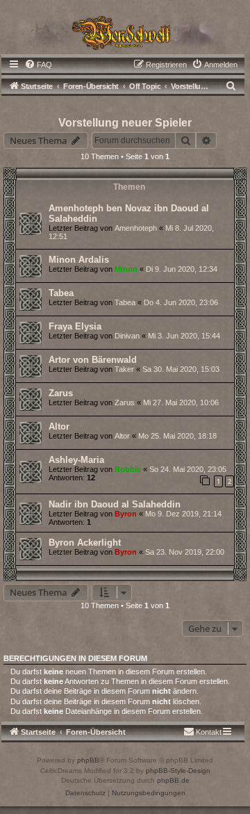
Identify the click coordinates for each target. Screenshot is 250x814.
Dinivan (127, 336)
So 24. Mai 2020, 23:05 (187, 469)
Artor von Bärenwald (93, 360)
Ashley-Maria (76, 460)
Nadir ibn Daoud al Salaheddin (115, 504)
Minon (126, 269)
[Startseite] (125, 31)
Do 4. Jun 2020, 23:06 (181, 302)
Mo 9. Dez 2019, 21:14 (183, 514)
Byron (126, 514)
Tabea (61, 293)
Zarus (61, 393)
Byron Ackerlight (85, 542)
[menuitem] (38, 64)
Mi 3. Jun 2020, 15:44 (184, 336)
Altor (59, 426)
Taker (124, 369)
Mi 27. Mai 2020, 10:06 (181, 402)
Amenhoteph (136, 228)
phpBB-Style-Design (178, 770)
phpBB (88, 760)
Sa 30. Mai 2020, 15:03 (180, 369)
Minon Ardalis (79, 259)
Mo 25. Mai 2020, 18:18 (177, 436)
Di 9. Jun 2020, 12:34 (181, 269)
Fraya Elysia (75, 326)
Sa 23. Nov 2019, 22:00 (184, 552)
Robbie (128, 469)
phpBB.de (173, 780)
